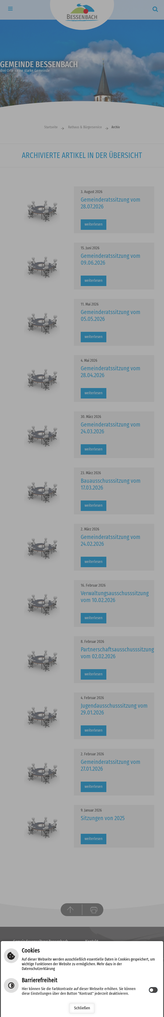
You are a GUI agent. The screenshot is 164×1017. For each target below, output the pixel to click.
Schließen (82, 1008)
